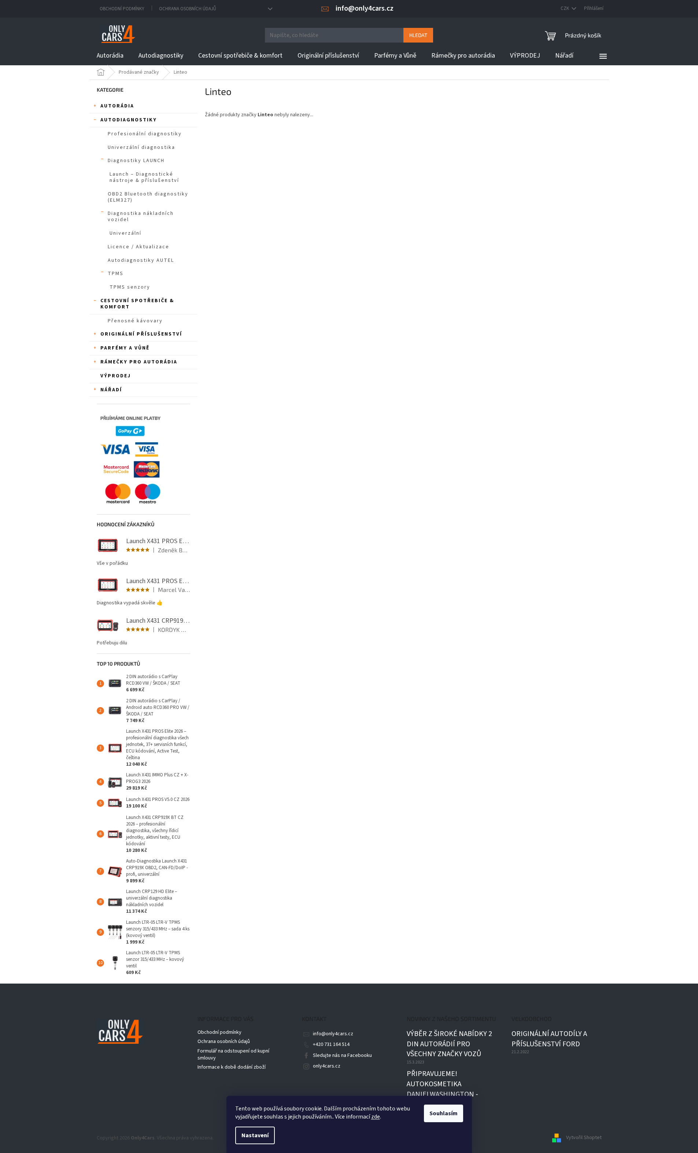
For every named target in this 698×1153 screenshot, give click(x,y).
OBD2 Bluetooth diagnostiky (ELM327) (148, 197)
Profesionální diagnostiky (145, 134)
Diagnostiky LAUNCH (136, 160)
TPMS (115, 273)
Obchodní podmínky (122, 9)
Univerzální (125, 233)
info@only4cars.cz (333, 1033)
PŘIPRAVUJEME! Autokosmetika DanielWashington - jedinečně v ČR (442, 1089)
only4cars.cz (326, 1066)
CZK (565, 8)
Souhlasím (443, 1113)
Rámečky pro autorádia (138, 362)
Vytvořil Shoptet (584, 1138)
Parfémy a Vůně (124, 348)
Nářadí (111, 390)
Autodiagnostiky (128, 120)
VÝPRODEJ (115, 376)
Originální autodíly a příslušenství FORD (549, 1039)
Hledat (418, 35)
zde (375, 1117)
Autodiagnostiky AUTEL (141, 260)
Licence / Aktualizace (138, 246)
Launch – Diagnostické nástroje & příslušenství (144, 177)
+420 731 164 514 (331, 1044)
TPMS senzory (130, 287)
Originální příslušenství (141, 334)
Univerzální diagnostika (141, 147)
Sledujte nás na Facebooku (342, 1055)
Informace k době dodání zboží (231, 1067)
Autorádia (117, 106)
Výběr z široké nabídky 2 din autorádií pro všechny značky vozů (449, 1044)
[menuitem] (110, 55)
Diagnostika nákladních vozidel (141, 216)
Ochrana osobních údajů (187, 9)
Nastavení (255, 1135)
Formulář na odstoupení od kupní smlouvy (233, 1054)
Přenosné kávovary (135, 321)
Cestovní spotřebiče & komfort (137, 304)
